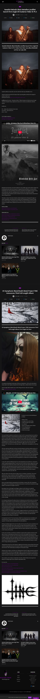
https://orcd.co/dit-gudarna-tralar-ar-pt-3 (17, 97)
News (20, 6)
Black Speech (29, 691)
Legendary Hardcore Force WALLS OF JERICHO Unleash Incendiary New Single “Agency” (10, 276)
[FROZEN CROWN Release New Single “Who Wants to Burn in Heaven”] (10, 251)
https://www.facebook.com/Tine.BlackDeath (10, 565)
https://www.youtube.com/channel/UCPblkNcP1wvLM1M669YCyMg (14, 571)
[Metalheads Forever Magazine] (20, 1)
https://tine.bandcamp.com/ (7, 566)
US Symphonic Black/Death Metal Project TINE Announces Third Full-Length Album (11, 230)
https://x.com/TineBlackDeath (7, 569)
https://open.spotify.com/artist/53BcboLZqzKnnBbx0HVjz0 (12, 568)
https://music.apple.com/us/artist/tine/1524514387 (11, 572)
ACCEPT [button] (30, 697)
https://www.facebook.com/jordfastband (9, 208)
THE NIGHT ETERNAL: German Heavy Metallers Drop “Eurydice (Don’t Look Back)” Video (28, 258)
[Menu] (3, 2)
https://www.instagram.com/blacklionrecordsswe (11, 215)
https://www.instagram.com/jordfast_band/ (10, 209)
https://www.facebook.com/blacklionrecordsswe (11, 214)
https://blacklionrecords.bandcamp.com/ (9, 218)
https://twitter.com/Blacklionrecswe (8, 217)
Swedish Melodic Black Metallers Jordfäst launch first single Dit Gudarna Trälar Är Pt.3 (29, 614)
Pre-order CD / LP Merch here (7, 119)
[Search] (37, 2)
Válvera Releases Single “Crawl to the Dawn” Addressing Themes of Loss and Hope (29, 230)
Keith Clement (10, 235)
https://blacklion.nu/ (5, 220)
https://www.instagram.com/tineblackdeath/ (10, 563)
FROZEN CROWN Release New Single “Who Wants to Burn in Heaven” (10, 257)
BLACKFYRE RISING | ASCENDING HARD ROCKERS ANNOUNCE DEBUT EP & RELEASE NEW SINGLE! (11, 615)
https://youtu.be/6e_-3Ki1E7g (10, 389)
